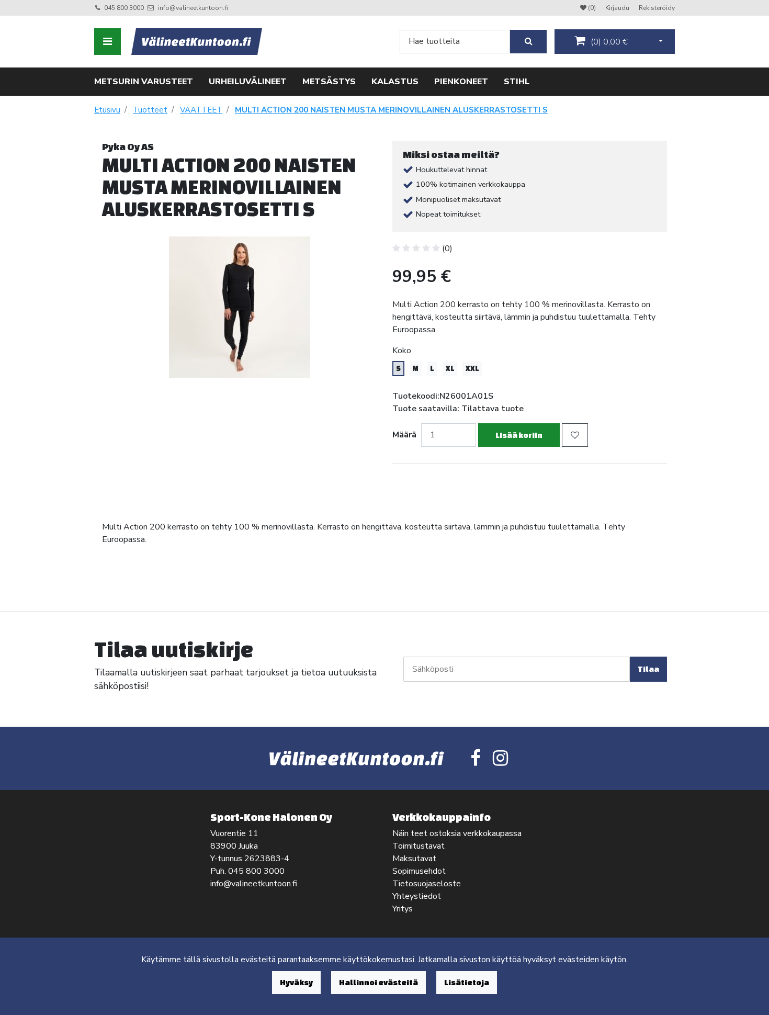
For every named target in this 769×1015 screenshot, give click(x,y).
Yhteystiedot (416, 896)
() (608, 42)
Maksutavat (414, 858)
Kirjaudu (618, 8)
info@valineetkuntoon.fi (193, 8)
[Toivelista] (575, 435)
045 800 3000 (124, 8)
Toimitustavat (418, 846)
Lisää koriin (518, 435)
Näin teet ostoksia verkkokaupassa (457, 833)
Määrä (404, 435)
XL (450, 368)
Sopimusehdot (419, 871)
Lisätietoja (466, 982)
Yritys (402, 909)
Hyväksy (296, 982)
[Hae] (528, 41)
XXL (472, 368)
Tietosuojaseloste (426, 883)
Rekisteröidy (657, 8)
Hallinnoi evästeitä (378, 982)
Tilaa (648, 668)
